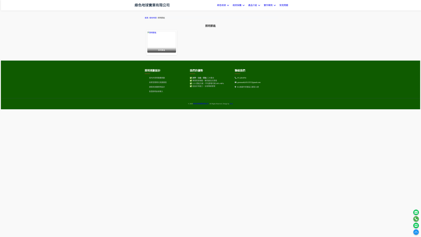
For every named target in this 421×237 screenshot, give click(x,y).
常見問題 (283, 5)
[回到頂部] (416, 232)
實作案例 (269, 5)
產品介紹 (253, 5)
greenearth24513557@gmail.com (248, 82)
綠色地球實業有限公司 (152, 5)
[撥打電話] (416, 219)
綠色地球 (222, 5)
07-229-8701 (241, 78)
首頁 (146, 18)
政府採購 (238, 5)
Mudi (231, 104)
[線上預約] (416, 212)
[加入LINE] (416, 225)
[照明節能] (161, 52)
